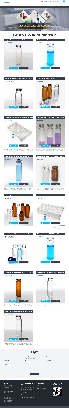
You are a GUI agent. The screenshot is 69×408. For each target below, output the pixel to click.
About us (36, 3)
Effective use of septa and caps (9, 392)
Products (29, 3)
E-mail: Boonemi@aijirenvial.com (46, 1)
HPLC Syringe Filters (24, 392)
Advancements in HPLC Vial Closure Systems (9, 389)
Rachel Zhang (6, 402)
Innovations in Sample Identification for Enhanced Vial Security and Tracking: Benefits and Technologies (9, 395)
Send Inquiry (14, 67)
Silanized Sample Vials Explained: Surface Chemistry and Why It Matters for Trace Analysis (9, 386)
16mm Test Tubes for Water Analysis (26, 389)
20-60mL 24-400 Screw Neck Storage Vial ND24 (27, 394)
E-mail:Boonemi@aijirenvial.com (41, 385)
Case (48, 3)
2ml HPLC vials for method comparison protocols (8, 401)
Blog (43, 3)
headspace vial (49, 6)
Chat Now (24, 67)
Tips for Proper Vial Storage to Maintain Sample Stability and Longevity (8, 398)
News (54, 3)
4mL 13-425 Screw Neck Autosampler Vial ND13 (27, 388)
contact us (41, 383)
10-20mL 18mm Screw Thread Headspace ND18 (27, 398)
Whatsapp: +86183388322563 (41, 388)
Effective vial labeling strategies (8, 391)
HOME (22, 3)
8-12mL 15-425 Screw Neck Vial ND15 (27, 396)
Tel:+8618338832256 (40, 387)
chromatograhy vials (27, 384)
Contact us (61, 3)
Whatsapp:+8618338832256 (57, 1)
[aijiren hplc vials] (11, 3)
